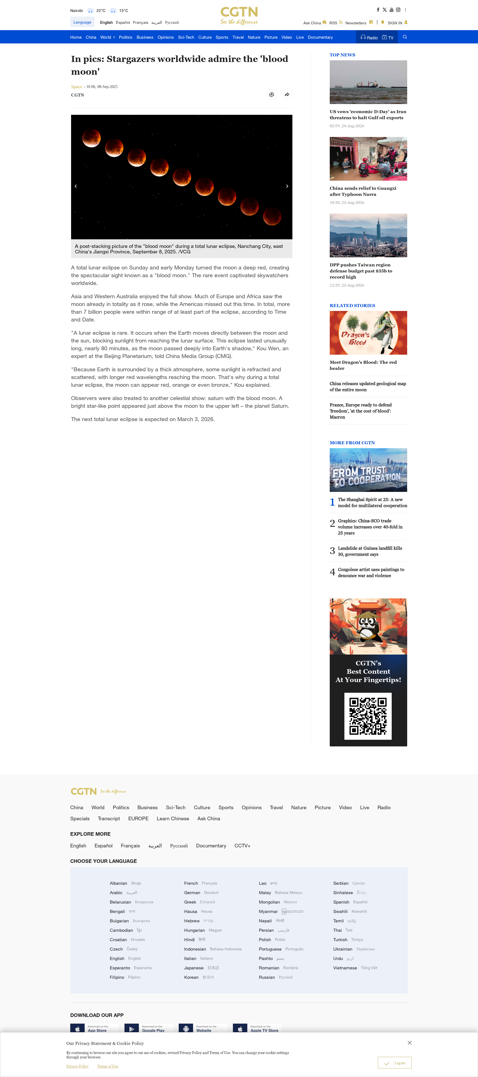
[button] (337, 485)
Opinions (166, 37)
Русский (172, 22)
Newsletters (355, 22)
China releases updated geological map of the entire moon (368, 386)
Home (76, 37)
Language (82, 22)
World (106, 37)
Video (287, 37)
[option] (181, 186)
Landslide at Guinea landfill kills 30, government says (370, 551)
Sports (222, 37)
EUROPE (138, 818)
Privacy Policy (77, 1066)
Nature (254, 37)
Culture (205, 37)
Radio (372, 37)
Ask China (312, 22)
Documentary (320, 37)
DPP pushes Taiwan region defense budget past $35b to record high (361, 270)
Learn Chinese (173, 818)
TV (390, 37)
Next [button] (287, 186)
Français (140, 22)
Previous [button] (76, 186)
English (106, 22)
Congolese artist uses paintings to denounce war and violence (371, 572)
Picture (270, 37)
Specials (80, 818)
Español (123, 22)
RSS (333, 22)
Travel (238, 37)
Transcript (109, 818)
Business (145, 37)
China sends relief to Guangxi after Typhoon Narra (363, 191)
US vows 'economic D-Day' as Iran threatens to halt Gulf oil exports (368, 114)
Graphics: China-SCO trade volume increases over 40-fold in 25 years (370, 526)
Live (300, 37)
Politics (126, 37)
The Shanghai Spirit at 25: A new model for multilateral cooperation (372, 502)
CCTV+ (243, 845)
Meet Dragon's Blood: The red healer (363, 365)
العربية (156, 22)
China (91, 37)
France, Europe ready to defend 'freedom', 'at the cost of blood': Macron (361, 410)
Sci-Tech (186, 37)
